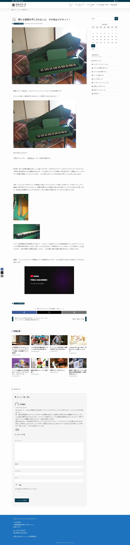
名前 (17, 464)
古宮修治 (22, 404)
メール (17, 471)
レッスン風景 (98, 75)
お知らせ (97, 60)
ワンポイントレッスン (101, 82)
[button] (24, 312)
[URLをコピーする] (74, 312)
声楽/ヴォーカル (99, 90)
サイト (16, 477)
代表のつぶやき (99, 86)
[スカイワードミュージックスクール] (19, 5)
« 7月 (92, 49)
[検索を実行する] (116, 18)
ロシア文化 (97, 79)
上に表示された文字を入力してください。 (26, 489)
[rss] (114, 1)
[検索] (117, 1)
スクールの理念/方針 (18, 23)
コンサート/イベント (100, 64)
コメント (18, 440)
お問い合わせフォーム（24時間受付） (25, 536)
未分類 (96, 93)
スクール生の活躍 (99, 71)
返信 (17, 429)
